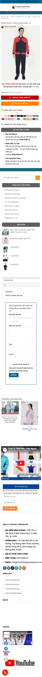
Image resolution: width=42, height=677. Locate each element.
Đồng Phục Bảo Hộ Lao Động (21, 17)
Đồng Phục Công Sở (12, 190)
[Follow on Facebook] (4, 568)
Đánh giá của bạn (15, 315)
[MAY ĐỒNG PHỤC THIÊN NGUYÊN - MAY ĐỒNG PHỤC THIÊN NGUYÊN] (21, 7)
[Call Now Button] (5, 672)
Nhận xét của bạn (15, 326)
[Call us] (20, 568)
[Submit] (38, 178)
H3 (5, 285)
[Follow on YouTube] (24, 568)
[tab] (21, 280)
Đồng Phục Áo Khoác (12, 206)
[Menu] (3, 7)
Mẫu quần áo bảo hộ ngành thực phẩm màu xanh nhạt (10, 420)
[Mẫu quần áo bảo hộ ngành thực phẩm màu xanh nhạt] (10, 407)
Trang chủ (5, 17)
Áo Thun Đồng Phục (12, 202)
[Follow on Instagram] (8, 568)
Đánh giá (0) (8, 280)
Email (11, 354)
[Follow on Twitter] (16, 568)
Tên (10, 344)
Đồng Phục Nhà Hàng (12, 194)
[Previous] (2, 416)
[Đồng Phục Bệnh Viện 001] (29, 413)
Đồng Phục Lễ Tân (11, 218)
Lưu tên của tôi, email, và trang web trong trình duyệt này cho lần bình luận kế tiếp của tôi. (21, 367)
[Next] (37, 416)
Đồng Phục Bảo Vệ (11, 210)
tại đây (36, 86)
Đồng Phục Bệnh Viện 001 (29, 430)
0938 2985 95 (22, 558)
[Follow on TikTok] (12, 568)
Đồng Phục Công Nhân (15, 92)
